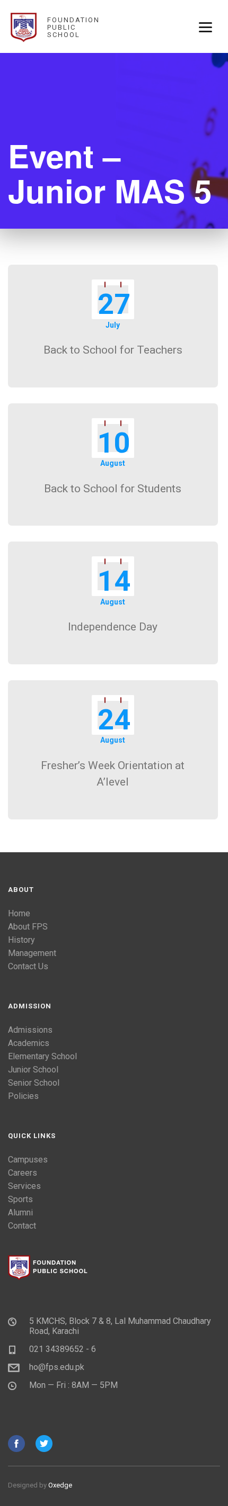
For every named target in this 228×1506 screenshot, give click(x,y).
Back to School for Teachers (112, 350)
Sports (20, 1199)
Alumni (20, 1212)
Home (19, 913)
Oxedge (60, 1485)
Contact (22, 1226)
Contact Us (28, 966)
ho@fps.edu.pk (56, 1367)
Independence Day (112, 626)
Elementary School (42, 1056)
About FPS (28, 927)
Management (32, 953)
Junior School (33, 1070)
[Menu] (205, 26)
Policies (23, 1096)
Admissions (30, 1030)
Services (24, 1186)
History (21, 940)
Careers (22, 1173)
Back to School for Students (112, 488)
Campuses (28, 1160)
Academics (28, 1043)
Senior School (33, 1083)
